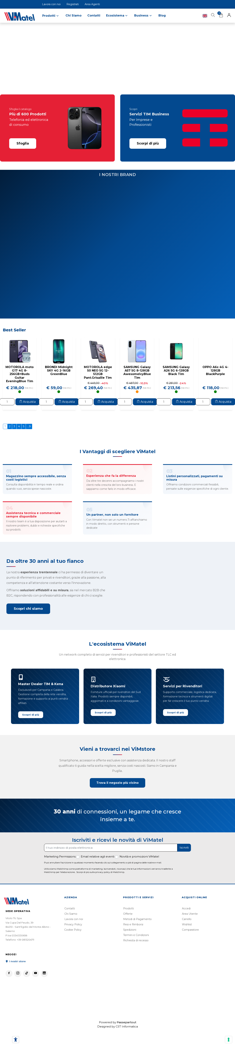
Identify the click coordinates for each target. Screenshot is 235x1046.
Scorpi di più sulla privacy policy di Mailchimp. (100, 887)
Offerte (128, 929)
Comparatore (190, 945)
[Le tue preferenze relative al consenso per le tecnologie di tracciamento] (228, 1039)
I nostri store (17, 976)
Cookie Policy (73, 945)
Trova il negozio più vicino (117, 798)
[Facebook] (9, 988)
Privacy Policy (73, 939)
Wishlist (187, 939)
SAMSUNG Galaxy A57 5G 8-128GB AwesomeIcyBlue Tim (137, 387)
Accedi (186, 923)
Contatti (93, 15)
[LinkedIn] (44, 988)
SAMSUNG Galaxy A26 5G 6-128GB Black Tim (176, 385)
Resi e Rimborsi (133, 939)
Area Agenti (92, 4)
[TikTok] (26, 988)
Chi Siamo (74, 15)
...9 (29, 441)
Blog (162, 15)
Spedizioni (129, 945)
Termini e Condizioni (136, 950)
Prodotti (128, 923)
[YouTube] (35, 988)
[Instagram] (17, 988)
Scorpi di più (148, 143)
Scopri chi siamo (28, 624)
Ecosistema (115, 15)
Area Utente (190, 929)
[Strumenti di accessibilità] (15, 1039)
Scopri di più (30, 729)
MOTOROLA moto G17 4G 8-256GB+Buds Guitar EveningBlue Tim (20, 389)
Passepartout (126, 1037)
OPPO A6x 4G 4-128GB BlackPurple (215, 385)
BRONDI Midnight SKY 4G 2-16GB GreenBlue (59, 385)
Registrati (72, 4)
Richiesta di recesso (136, 955)
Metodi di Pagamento (137, 934)
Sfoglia (23, 143)
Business (141, 15)
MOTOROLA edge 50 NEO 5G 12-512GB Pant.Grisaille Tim (98, 387)
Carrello (186, 934)
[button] (229, 16)
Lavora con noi (51, 4)
